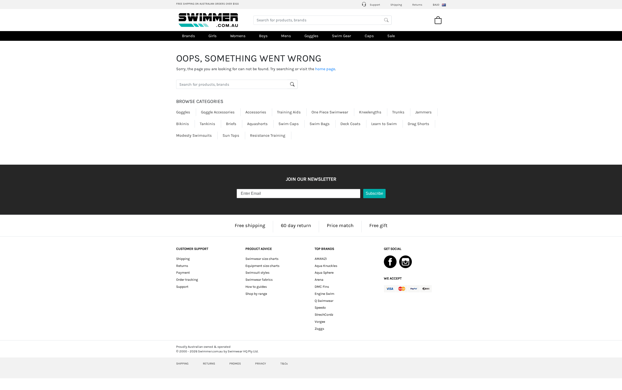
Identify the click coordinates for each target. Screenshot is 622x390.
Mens (286, 36)
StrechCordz (324, 315)
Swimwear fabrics (259, 280)
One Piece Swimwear (329, 112)
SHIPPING (182, 363)
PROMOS (235, 363)
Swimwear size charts (261, 259)
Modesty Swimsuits (194, 135)
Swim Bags (319, 123)
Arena (319, 280)
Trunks (398, 112)
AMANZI (321, 259)
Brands (188, 36)
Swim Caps (288, 123)
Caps (369, 36)
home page (325, 69)
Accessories (255, 112)
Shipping (396, 4)
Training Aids (289, 112)
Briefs (231, 123)
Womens (237, 36)
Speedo (320, 307)
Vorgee (320, 322)
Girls (212, 36)
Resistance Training (267, 135)
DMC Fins (322, 287)
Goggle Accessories (217, 112)
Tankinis (207, 123)
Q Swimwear (324, 301)
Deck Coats (350, 123)
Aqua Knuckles (326, 266)
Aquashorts (257, 123)
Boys (263, 36)
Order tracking (187, 280)
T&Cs (284, 363)
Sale (391, 36)
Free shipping (250, 225)
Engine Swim (324, 294)
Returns (417, 4)
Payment (183, 273)
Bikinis (182, 123)
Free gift (378, 225)
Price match (340, 225)
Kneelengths (370, 112)
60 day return (296, 225)
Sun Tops (231, 135)
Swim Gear (341, 36)
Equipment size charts (262, 266)
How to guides (256, 287)
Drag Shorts (418, 123)
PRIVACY (260, 363)
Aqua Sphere (324, 273)
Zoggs (319, 329)
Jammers (423, 112)
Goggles (311, 36)
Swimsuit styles (257, 273)
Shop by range (256, 294)
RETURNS (209, 363)
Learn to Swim (384, 123)
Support (374, 4)
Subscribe (374, 193)
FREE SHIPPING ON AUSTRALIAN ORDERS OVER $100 (207, 3)
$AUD (436, 4)
